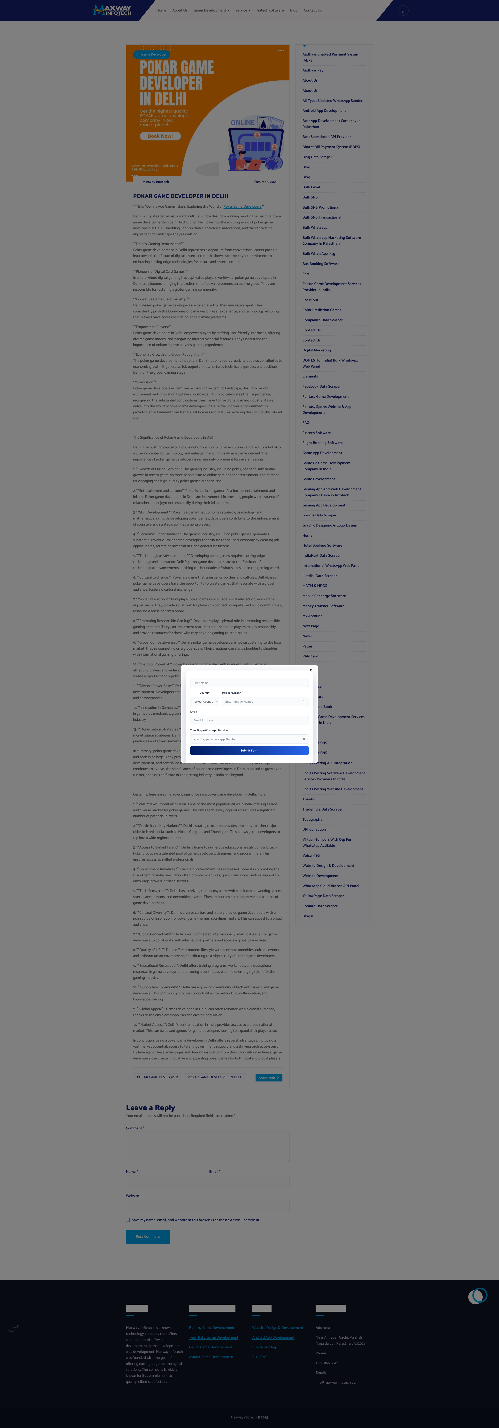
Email (193, 712)
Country (205, 693)
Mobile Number (231, 693)
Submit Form (249, 750)
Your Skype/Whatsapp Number (209, 730)
